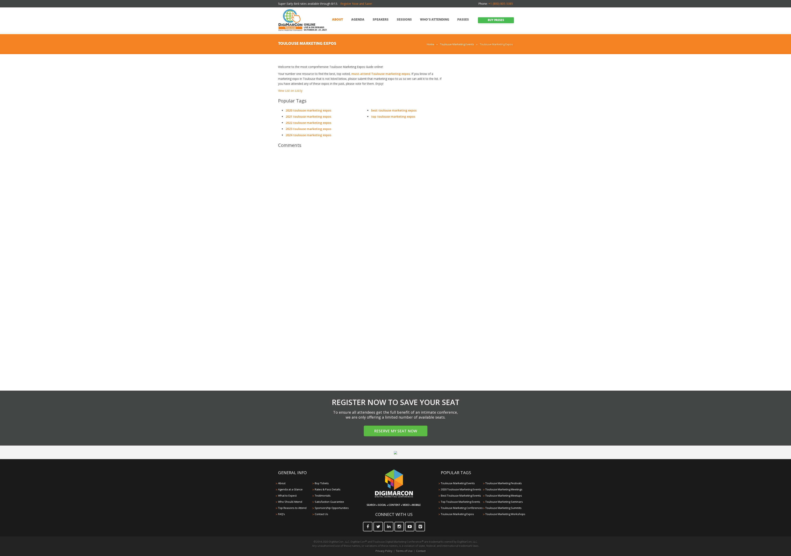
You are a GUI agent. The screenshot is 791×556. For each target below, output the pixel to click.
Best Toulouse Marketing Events (461, 495)
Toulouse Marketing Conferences (462, 508)
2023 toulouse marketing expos (308, 129)
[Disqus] (360, 208)
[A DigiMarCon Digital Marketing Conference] (394, 497)
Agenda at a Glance (290, 489)
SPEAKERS (380, 19)
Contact (421, 551)
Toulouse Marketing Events (457, 44)
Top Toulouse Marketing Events (460, 502)
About (282, 483)
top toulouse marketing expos (393, 116)
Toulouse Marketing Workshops (505, 514)
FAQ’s (281, 514)
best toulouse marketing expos (394, 110)
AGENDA (357, 19)
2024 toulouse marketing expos (308, 135)
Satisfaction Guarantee (329, 502)
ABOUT (337, 19)
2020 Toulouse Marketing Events (461, 489)
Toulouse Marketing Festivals (503, 483)
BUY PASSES (496, 20)
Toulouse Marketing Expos (457, 514)
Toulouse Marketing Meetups (503, 495)
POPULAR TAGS (456, 472)
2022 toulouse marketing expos (308, 123)
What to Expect (287, 495)
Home (430, 44)
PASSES (463, 19)
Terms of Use (404, 551)
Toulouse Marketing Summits (503, 508)
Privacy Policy (384, 551)
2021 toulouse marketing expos (308, 116)
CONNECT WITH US (394, 514)
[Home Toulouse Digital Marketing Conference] (290, 20)
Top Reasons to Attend (292, 508)
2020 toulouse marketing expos (308, 110)
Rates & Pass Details (328, 489)
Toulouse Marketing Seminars (504, 502)
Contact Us (321, 514)
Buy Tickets (322, 483)
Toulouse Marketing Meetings (503, 489)
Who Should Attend (290, 502)
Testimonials (323, 495)
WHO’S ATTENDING (434, 19)
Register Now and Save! (356, 4)
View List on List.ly (290, 91)
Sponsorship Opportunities (332, 508)
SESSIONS (404, 19)
